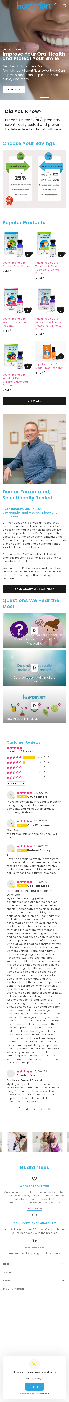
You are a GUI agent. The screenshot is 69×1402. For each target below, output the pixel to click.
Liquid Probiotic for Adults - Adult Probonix (18, 264)
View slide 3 (44, 96)
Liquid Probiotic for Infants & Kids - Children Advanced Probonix (15, 380)
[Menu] (4, 5)
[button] (14, 757)
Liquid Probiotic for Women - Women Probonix (15, 322)
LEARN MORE (34, 1208)
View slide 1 (24, 96)
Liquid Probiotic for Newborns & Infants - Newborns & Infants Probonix (49, 324)
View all (34, 401)
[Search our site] (56, 5)
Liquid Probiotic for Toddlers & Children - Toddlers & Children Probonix (49, 268)
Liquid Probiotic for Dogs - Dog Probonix (49, 366)
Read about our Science (34, 589)
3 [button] (34, 1108)
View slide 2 (34, 96)
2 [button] (27, 1108)
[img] (25, 793)
